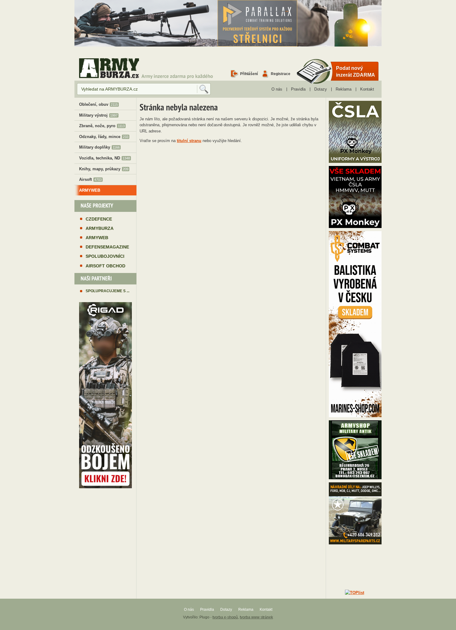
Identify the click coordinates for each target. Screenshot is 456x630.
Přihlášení (249, 74)
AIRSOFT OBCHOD (105, 265)
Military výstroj (98, 115)
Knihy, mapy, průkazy (103, 169)
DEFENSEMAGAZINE (107, 246)
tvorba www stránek (256, 617)
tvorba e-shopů (225, 617)
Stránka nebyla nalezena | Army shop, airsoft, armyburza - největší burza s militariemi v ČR (109, 68)
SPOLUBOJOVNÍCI (105, 256)
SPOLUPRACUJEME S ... (107, 291)
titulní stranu (189, 140)
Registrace (280, 74)
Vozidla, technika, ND (104, 158)
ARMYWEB (89, 190)
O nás (276, 89)
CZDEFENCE (99, 219)
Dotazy (320, 89)
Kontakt (367, 89)
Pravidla (298, 89)
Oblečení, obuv (98, 104)
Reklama (343, 89)
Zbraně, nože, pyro (102, 125)
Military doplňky (99, 147)
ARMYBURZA (100, 228)
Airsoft (90, 179)
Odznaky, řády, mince (103, 136)
